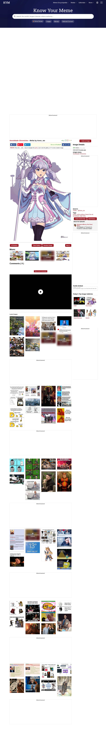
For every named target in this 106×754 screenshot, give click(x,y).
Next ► (68, 245)
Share (14, 144)
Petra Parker (89, 305)
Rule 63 (87, 318)
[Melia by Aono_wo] (41, 195)
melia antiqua (81, 214)
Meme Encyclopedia (60, 2)
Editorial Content (67, 21)
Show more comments (40, 271)
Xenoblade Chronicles (19, 140)
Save (20, 144)
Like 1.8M (67, 144)
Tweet (28, 144)
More (90, 2)
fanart (87, 214)
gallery (36, 147)
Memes (56, 21)
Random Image (48, 245)
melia (74, 214)
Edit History (92, 218)
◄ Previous (14, 245)
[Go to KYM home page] (6, 3)
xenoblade (76, 216)
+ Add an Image (85, 141)
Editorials (81, 2)
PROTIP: (12, 147)
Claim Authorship (80, 218)
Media (72, 2)
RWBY (75, 305)
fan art (91, 214)
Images (48, 21)
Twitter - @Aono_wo (79, 210)
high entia (83, 216)
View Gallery (36, 245)
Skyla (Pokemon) (78, 318)
